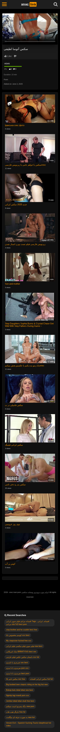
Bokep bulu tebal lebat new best (19, 690)
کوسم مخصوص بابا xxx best (17, 635)
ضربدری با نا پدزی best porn (17, 673)
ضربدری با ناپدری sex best (17, 662)
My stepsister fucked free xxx (18, 641)
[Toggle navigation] (4, 4)
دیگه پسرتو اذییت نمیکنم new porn (20, 706)
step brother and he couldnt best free (21, 630)
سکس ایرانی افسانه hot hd (41, 679)
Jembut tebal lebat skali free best (20, 701)
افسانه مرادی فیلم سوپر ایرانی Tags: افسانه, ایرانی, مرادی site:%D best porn (27, 622)
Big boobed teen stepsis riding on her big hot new (27, 684)
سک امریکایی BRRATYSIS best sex (21, 651)
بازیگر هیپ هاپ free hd (15, 712)
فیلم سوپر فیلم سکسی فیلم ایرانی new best (24, 646)
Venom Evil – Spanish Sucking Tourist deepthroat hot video (28, 724)
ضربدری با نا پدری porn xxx (17, 668)
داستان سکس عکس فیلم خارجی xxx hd (22, 657)
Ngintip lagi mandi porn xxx (17, 695)
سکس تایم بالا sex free (15, 679)
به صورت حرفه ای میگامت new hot (20, 717)
